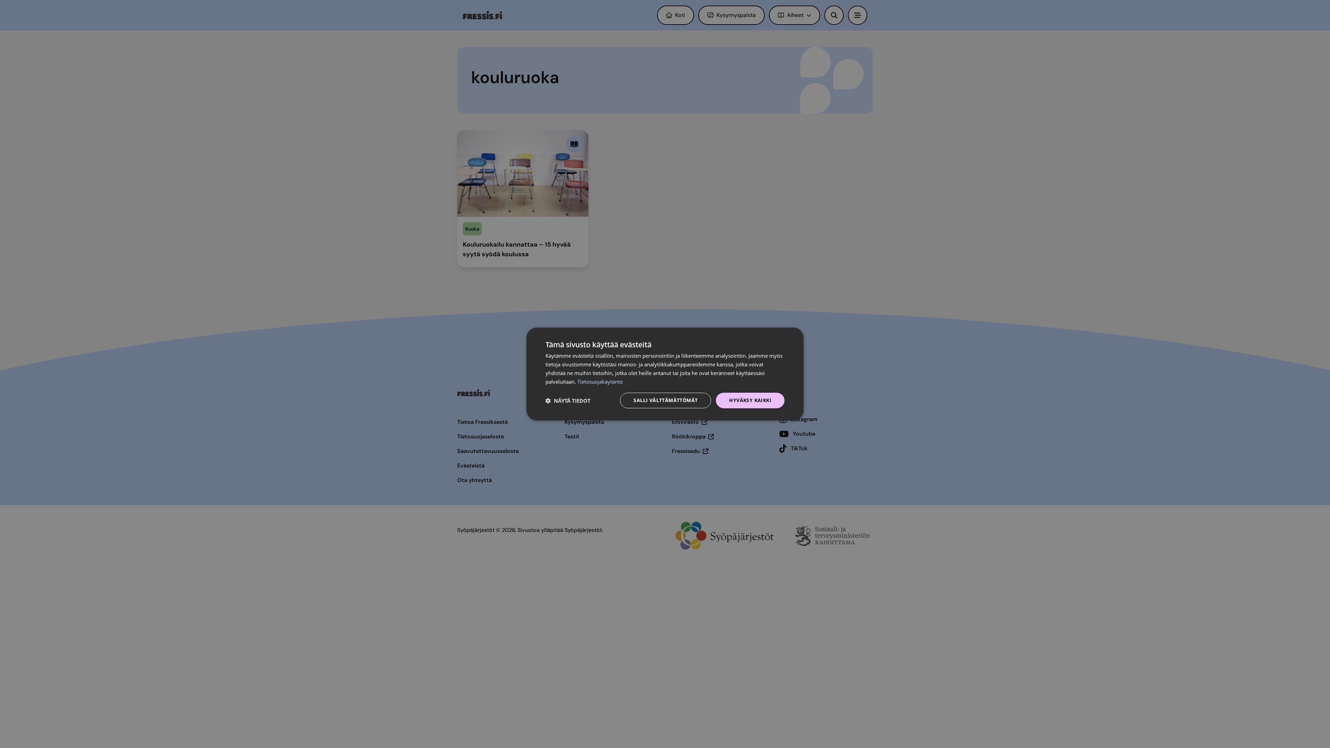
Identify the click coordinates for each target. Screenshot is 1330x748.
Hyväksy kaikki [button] (750, 400)
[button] (568, 400)
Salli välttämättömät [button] (665, 400)
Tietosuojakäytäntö (600, 381)
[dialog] (665, 374)
